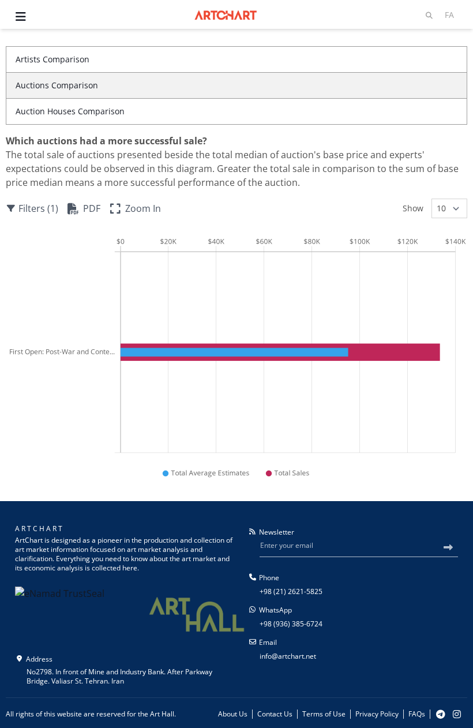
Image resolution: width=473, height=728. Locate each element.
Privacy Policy (377, 714)
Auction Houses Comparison (70, 111)
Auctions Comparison (57, 85)
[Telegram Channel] (440, 714)
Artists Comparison (52, 59)
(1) (38, 208)
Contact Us (274, 714)
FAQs (416, 714)
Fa (449, 14)
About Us (232, 714)
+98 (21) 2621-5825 (291, 591)
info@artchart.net (288, 656)
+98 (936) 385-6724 (291, 624)
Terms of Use (324, 714)
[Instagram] (457, 714)
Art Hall (162, 714)
